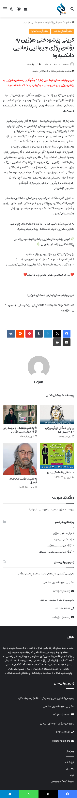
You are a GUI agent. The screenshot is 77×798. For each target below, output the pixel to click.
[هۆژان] (62, 9)
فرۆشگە (69, 762)
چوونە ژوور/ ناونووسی (62, 781)
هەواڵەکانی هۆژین (32, 22)
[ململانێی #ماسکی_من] (57, 456)
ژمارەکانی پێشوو (63, 539)
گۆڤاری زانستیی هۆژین (59, 546)
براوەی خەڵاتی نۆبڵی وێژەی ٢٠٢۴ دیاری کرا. (59, 430)
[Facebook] (66, 334)
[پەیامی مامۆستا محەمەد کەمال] (20, 459)
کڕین (71, 774)
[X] (57, 334)
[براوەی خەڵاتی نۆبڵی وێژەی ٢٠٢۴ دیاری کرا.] (57, 414)
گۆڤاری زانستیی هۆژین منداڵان (55, 552)
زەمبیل (70, 768)
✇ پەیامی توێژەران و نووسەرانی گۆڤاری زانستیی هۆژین (20, 430)
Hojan (66, 65)
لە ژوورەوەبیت (57, 509)
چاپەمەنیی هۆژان (62, 533)
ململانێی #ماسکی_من (60, 472)
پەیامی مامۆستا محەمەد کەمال (23, 480)
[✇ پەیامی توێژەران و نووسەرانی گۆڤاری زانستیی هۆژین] (20, 414)
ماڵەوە (68, 22)
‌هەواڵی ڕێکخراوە (53, 22)
